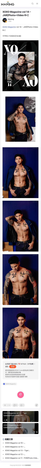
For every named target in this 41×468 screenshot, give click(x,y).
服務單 (22, 376)
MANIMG (28, 465)
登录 (12, 366)
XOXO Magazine (9, 27)
